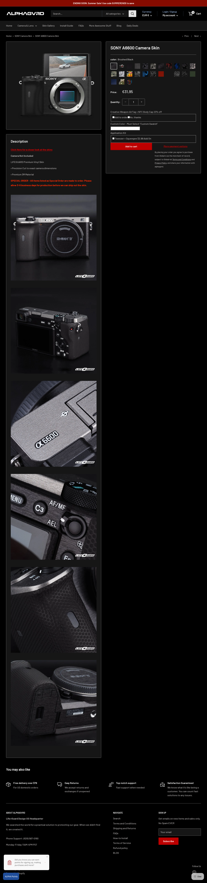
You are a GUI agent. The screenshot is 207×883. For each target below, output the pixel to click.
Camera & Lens (26, 25)
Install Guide (66, 25)
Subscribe (168, 841)
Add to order (121, 117)
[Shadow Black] (184, 66)
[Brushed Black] (114, 66)
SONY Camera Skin (23, 36)
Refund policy (120, 847)
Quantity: (115, 101)
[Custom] (129, 81)
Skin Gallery (48, 25)
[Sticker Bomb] (129, 74)
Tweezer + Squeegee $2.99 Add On (132, 138)
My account (169, 15)
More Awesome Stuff (100, 25)
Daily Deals (132, 25)
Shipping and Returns (124, 828)
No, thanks (135, 117)
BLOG (116, 852)
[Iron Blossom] (177, 74)
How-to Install (120, 838)
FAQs (81, 25)
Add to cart (131, 146)
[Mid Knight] (137, 74)
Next (196, 36)
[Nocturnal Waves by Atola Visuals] (184, 74)
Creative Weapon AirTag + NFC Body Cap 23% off (136, 111)
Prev (186, 36)
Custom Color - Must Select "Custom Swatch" (134, 123)
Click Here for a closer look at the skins (31, 149)
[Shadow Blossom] (153, 74)
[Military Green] (192, 74)
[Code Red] (161, 74)
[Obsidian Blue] (114, 81)
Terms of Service (122, 842)
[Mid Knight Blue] (145, 74)
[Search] (132, 13)
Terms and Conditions (124, 823)
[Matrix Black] (129, 66)
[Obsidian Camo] (192, 66)
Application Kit (118, 132)
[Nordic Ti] (153, 66)
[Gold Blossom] (169, 74)
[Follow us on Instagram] (194, 872)
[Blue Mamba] (177, 66)
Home (9, 25)
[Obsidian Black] (137, 66)
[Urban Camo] (114, 74)
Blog (119, 25)
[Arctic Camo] (121, 74)
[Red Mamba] (169, 66)
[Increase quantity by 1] (141, 102)
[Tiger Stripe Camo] (121, 81)
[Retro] (121, 66)
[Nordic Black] (145, 66)
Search (116, 818)
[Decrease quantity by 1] (125, 102)
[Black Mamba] (161, 66)
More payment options (175, 146)
